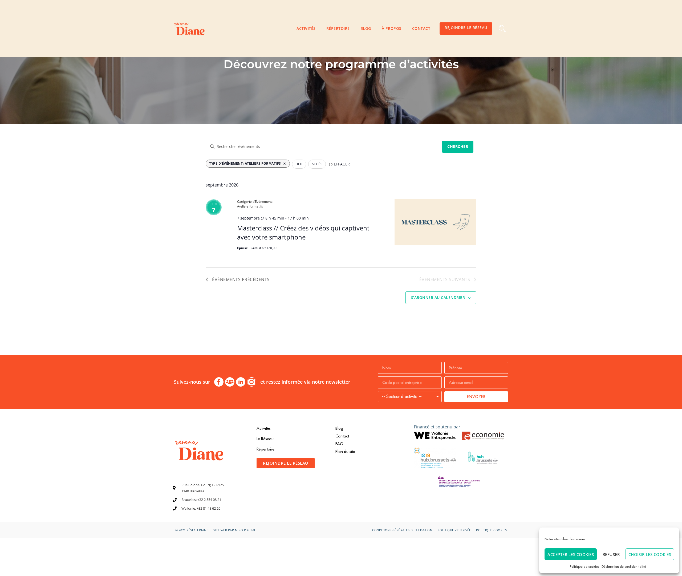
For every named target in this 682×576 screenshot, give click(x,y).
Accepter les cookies (570, 554)
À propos (391, 28)
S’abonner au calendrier (438, 297)
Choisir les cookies (649, 554)
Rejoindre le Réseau (466, 27)
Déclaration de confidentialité (624, 567)
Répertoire (338, 28)
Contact (421, 28)
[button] (502, 28)
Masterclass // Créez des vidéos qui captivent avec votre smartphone (303, 232)
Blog (365, 28)
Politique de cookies (584, 567)
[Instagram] (251, 382)
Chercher (457, 146)
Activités (306, 28)
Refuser (611, 554)
